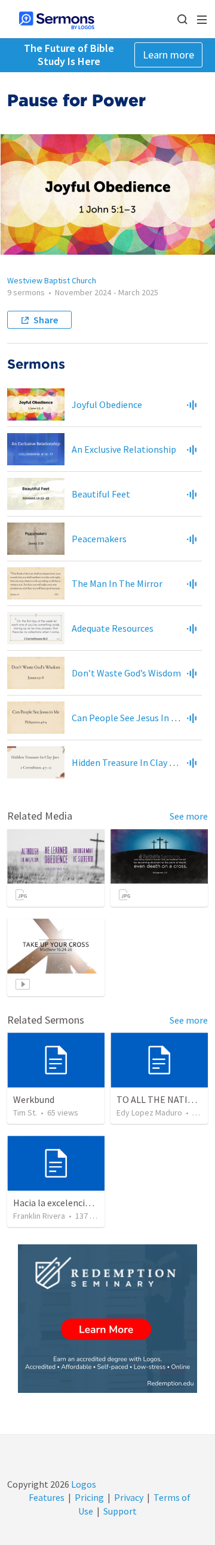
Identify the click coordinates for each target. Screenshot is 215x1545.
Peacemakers (99, 539)
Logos (82, 1484)
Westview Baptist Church (51, 280)
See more (189, 816)
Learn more (168, 54)
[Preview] (192, 404)
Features (46, 1497)
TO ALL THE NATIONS (160, 1099)
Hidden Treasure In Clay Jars (129, 762)
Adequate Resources (112, 628)
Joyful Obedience (107, 404)
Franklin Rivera (39, 1215)
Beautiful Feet (101, 494)
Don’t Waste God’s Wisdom (126, 673)
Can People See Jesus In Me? (129, 718)
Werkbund (33, 1099)
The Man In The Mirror (117, 583)
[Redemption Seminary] (107, 1318)
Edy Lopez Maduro (149, 1112)
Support (120, 1511)
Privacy (128, 1497)
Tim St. (25, 1112)
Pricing (89, 1497)
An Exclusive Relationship (124, 449)
